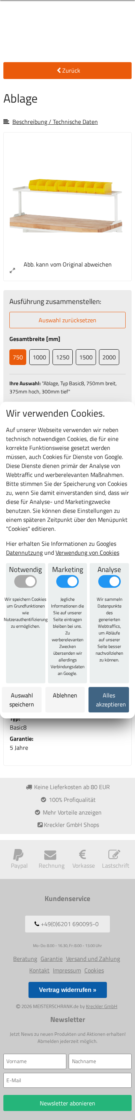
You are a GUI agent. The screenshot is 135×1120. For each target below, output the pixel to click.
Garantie (51, 958)
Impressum (67, 970)
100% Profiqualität (71, 799)
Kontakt (39, 970)
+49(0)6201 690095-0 (69, 923)
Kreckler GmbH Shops (71, 824)
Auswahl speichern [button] (21, 700)
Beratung (25, 958)
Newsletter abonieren (67, 1103)
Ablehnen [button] (65, 695)
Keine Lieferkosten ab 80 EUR (71, 786)
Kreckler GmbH (101, 1006)
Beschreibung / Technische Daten (55, 121)
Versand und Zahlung (93, 958)
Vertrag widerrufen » (67, 990)
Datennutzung (24, 552)
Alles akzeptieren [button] (111, 700)
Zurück (71, 70)
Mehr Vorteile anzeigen (71, 812)
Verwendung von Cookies (87, 552)
